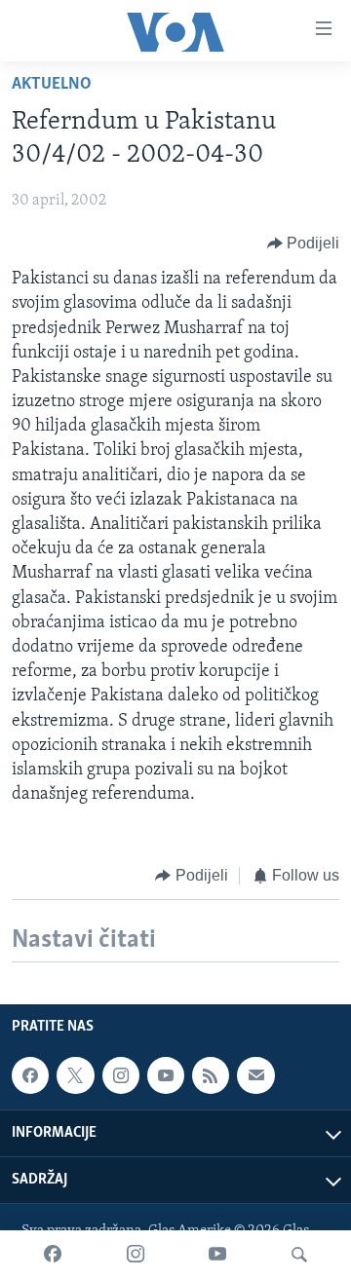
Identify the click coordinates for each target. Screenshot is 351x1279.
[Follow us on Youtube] (165, 1075)
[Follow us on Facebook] (30, 1075)
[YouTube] (217, 1254)
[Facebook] (52, 1254)
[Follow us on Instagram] (120, 1075)
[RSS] (210, 1075)
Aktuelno (52, 85)
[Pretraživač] (299, 1254)
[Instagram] (135, 1254)
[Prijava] (255, 1075)
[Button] (303, 243)
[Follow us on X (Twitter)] (75, 1075)
